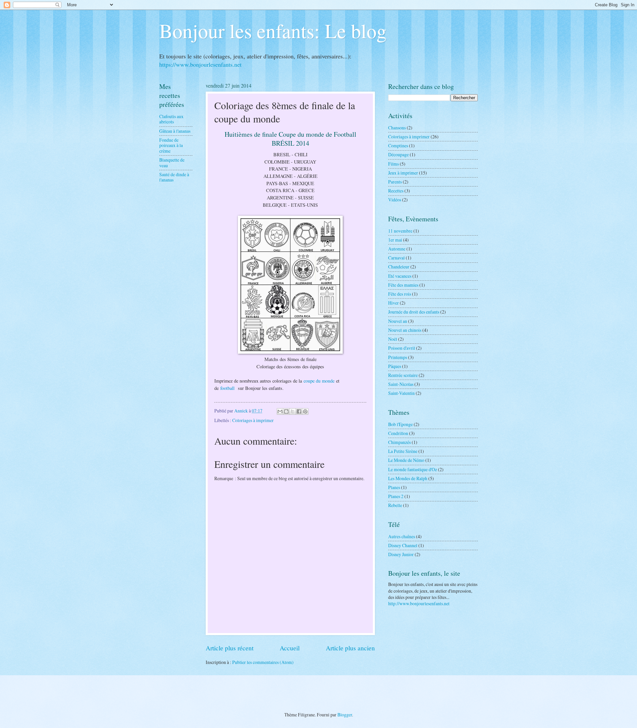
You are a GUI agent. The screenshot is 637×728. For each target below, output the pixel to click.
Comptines (398, 145)
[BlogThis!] (286, 411)
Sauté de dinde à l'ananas (174, 177)
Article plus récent (229, 648)
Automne (396, 249)
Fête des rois (399, 294)
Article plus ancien (350, 648)
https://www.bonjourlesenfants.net (200, 64)
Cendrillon (398, 433)
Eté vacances (399, 276)
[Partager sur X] (292, 411)
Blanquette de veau (171, 163)
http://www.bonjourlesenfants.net (419, 603)
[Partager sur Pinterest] (305, 411)
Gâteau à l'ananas (174, 131)
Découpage (398, 154)
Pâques (394, 366)
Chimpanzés (399, 442)
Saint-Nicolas (400, 384)
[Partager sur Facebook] (299, 411)
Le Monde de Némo (406, 460)
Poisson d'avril (401, 348)
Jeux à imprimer (403, 173)
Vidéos (394, 199)
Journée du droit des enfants (413, 312)
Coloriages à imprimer (253, 420)
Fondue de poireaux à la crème (171, 145)
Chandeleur (398, 266)
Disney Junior (401, 554)
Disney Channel (402, 545)
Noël (392, 339)
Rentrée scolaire (403, 375)
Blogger (344, 714)
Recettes (395, 190)
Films (393, 164)
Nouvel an (397, 321)
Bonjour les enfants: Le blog (273, 30)
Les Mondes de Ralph (407, 478)
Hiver (393, 303)
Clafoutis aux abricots (171, 119)
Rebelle (395, 505)
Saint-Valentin (401, 393)
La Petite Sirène (402, 451)
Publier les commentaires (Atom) (263, 662)
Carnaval (396, 258)
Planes (394, 487)
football (228, 388)
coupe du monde (319, 381)
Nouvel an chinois (404, 330)
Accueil (290, 648)
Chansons (397, 127)
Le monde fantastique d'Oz (412, 469)
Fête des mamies (403, 285)
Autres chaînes (401, 536)
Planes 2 (395, 496)
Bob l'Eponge (400, 424)
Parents (395, 182)
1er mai (395, 240)
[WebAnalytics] (318, 688)
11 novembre (400, 231)
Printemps (397, 357)
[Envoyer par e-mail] (280, 411)
